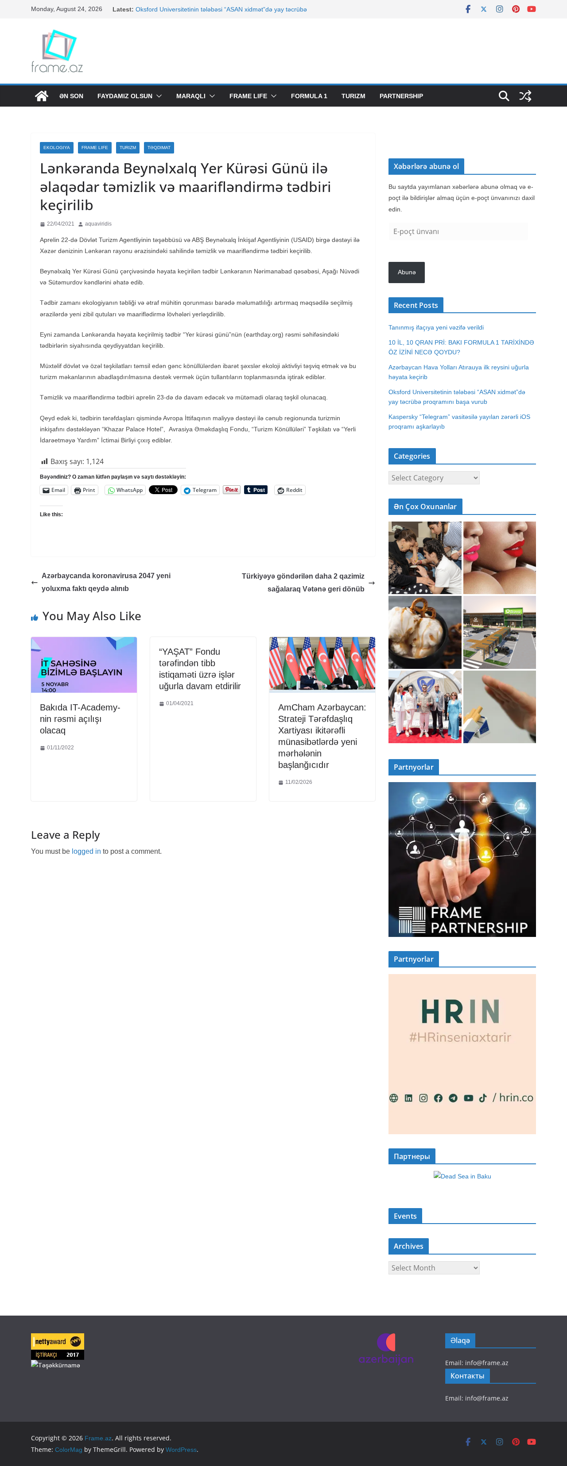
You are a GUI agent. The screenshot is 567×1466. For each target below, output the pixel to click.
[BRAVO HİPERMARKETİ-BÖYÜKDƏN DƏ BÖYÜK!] (499, 632)
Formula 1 (309, 96)
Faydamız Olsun (124, 96)
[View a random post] (525, 96)
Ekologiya (56, 147)
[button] (157, 96)
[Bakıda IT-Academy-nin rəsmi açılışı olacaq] (84, 643)
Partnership (401, 96)
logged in (86, 851)
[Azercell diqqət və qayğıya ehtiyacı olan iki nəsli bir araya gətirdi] (425, 558)
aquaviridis (98, 224)
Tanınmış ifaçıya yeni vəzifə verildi (436, 327)
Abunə (407, 272)
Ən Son (71, 96)
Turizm (353, 96)
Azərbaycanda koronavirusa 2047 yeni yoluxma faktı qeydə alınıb (106, 582)
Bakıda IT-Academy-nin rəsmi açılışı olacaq (80, 718)
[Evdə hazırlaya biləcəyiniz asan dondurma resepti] (425, 632)
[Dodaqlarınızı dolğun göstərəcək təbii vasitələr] (499, 558)
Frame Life (248, 96)
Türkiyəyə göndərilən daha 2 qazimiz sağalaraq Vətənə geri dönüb (303, 582)
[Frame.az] (41, 96)
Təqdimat (159, 147)
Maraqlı (191, 96)
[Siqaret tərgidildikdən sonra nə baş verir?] (499, 707)
